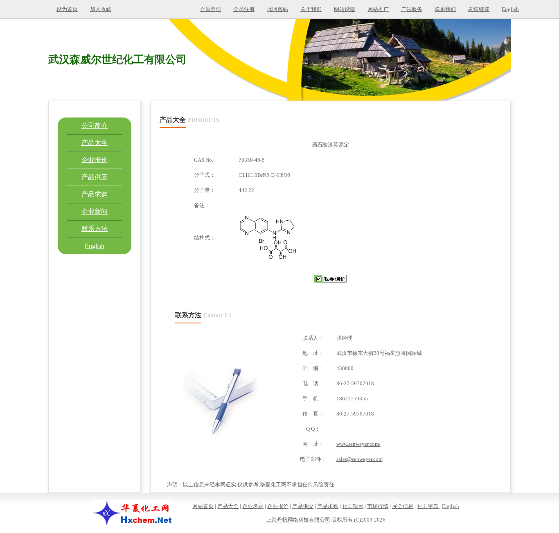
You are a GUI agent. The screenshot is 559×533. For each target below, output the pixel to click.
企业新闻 (94, 211)
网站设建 (344, 9)
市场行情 (377, 506)
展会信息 (402, 506)
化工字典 (428, 506)
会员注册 (244, 9)
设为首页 (67, 9)
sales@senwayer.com (359, 459)
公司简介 (94, 125)
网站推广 (378, 9)
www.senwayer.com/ (358, 444)
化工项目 (352, 506)
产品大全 (94, 142)
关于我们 (311, 9)
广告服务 (411, 9)
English (510, 9)
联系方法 (94, 228)
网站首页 (203, 506)
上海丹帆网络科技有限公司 (298, 520)
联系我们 (445, 9)
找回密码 (277, 9)
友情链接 (478, 9)
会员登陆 (210, 9)
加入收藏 (100, 9)
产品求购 (94, 194)
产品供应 (94, 177)
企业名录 (253, 506)
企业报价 (94, 159)
